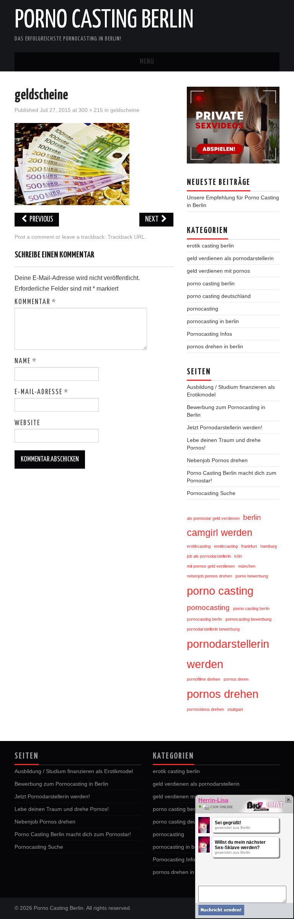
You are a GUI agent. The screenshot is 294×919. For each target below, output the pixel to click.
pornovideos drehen (205, 709)
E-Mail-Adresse (42, 392)
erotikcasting (226, 546)
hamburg (268, 546)
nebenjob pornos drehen (209, 576)
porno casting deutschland (219, 296)
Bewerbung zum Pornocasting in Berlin (61, 784)
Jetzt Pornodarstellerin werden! (224, 427)
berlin (252, 517)
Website (27, 423)
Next (152, 219)
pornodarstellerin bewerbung (213, 629)
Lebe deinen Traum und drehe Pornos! (62, 809)
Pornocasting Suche (211, 493)
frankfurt (249, 546)
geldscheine (124, 110)
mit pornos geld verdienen (211, 566)
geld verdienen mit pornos (218, 271)
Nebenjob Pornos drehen (217, 460)
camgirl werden (219, 532)
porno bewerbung (251, 576)
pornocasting (202, 309)
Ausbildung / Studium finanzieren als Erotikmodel (74, 771)
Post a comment (34, 237)
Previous (40, 219)
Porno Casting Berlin (104, 20)
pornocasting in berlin (213, 321)
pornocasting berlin (204, 619)
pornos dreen (236, 679)
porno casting (220, 590)
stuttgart (235, 709)
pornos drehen (222, 694)
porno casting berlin (211, 283)
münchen (246, 566)
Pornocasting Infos (209, 334)
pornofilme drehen (203, 679)
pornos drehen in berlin (215, 346)
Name (26, 361)
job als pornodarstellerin (209, 556)
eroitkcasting (199, 546)
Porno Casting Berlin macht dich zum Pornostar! (73, 834)
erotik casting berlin (210, 246)
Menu (147, 61)
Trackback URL (126, 237)
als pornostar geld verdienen (213, 518)
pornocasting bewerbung (248, 619)
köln (238, 556)
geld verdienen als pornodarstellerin (230, 258)
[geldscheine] (72, 163)
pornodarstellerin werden (228, 653)
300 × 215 (90, 110)
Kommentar (35, 302)
